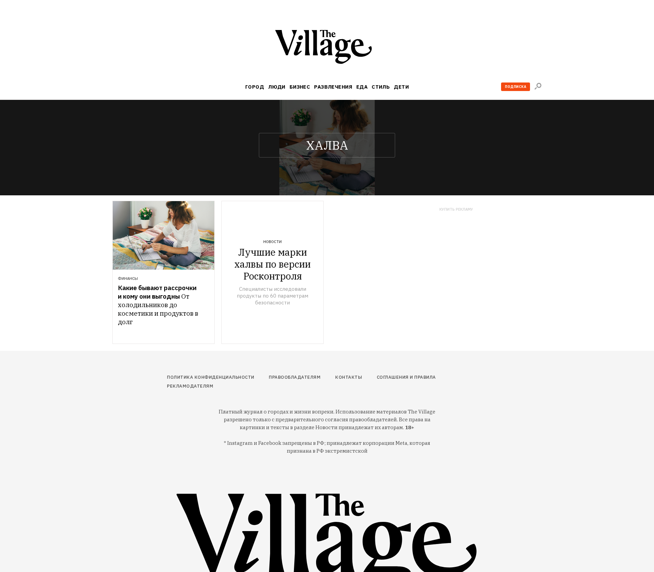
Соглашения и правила (406, 377)
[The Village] (327, 48)
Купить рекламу (456, 209)
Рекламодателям (190, 386)
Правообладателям (295, 377)
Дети (401, 87)
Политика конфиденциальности (210, 377)
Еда (362, 87)
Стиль (381, 87)
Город (254, 87)
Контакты (348, 377)
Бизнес (300, 87)
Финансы (128, 278)
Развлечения (333, 87)
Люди (276, 87)
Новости (272, 241)
